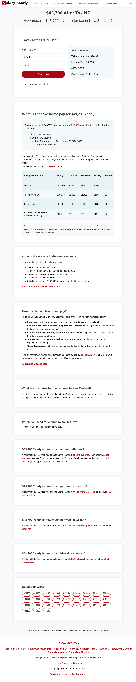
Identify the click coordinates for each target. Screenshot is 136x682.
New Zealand (94, 658)
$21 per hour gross (80, 455)
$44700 (96, 599)
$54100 (46, 605)
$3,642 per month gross (83, 492)
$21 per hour (85, 630)
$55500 (56, 605)
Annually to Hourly (79, 649)
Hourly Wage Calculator (63, 3)
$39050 (36, 599)
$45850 (106, 599)
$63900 (106, 605)
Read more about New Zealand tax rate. (41, 287)
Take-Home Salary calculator (64, 630)
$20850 (36, 593)
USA (37, 658)
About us (82, 674)
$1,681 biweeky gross (82, 559)
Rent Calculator (111, 3)
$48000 (27, 605)
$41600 (66, 599)
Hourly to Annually (99, 649)
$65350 (36, 611)
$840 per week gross (81, 525)
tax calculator (88, 355)
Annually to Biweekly (121, 649)
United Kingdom (59, 658)
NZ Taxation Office (53, 166)
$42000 (86, 599)
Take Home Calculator (15, 649)
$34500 (27, 599)
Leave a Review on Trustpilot (68, 663)
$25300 (56, 593)
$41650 (76, 599)
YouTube (74, 643)
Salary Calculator (41, 3)
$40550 (46, 599)
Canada (45, 658)
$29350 (76, 593)
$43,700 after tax (100, 630)
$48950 (36, 605)
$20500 (27, 593)
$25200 (46, 593)
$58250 (76, 605)
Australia (81, 658)
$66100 (46, 611)
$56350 (66, 605)
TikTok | (63, 643)
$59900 (86, 605)
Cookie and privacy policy (63, 674)
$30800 (86, 593)
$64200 (27, 611)
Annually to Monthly (79, 652)
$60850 (96, 605)
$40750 (56, 599)
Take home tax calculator (34, 364)
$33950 (106, 593)
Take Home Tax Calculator (89, 3)
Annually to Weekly (57, 652)
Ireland (72, 658)
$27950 (66, 593)
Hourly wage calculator (38, 630)
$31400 (96, 593)
